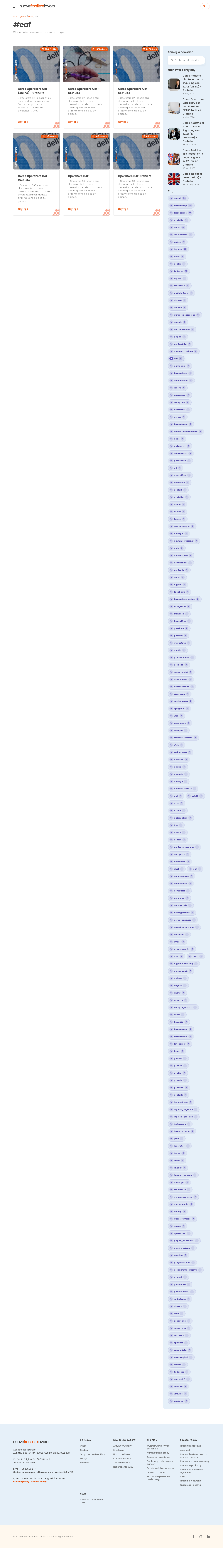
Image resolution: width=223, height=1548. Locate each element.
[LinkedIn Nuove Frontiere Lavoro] (208, 1536)
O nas (83, 1445)
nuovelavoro (37, 6)
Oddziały (85, 1450)
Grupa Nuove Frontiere (92, 1454)
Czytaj (22, 122)
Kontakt (84, 1462)
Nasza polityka (121, 1454)
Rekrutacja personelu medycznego (159, 1478)
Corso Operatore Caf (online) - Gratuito (32, 91)
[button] (15, 6)
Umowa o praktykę (190, 1465)
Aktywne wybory (122, 1445)
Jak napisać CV (121, 1462)
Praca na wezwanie (190, 1480)
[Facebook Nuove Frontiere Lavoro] (193, 1536)
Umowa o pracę (156, 1472)
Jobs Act (185, 1450)
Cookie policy (39, 1481)
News (30, 16)
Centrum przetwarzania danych (160, 1463)
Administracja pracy (158, 1452)
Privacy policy (21, 1481)
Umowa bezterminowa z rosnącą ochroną (193, 1456)
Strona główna (20, 16)
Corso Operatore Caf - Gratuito (84, 91)
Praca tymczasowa (190, 1445)
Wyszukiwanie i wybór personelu (159, 1447)
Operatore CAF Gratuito (135, 176)
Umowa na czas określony (194, 1461)
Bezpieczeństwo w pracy (160, 1468)
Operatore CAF (78, 176)
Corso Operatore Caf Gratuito (132, 91)
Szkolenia (118, 1450)
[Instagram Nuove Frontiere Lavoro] (200, 1536)
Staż (182, 1476)
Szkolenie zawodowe (158, 1457)
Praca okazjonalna (190, 1485)
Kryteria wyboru (122, 1458)
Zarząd (84, 1458)
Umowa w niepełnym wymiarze (191, 1471)
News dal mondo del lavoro (91, 1501)
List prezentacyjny (123, 1467)
